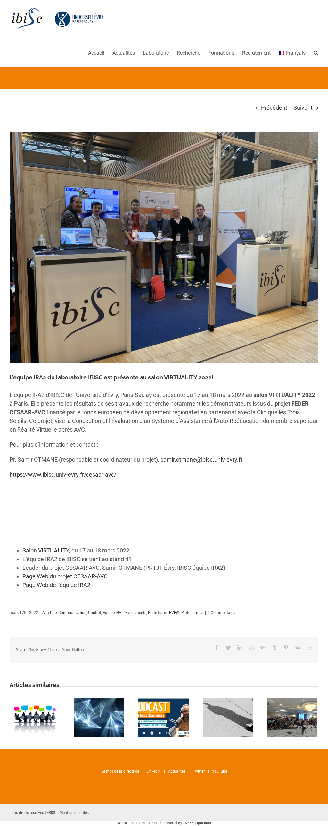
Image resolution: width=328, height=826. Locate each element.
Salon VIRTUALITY (45, 550)
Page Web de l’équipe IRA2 (56, 585)
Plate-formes (192, 612)
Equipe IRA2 (113, 612)
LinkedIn (153, 771)
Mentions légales (74, 812)
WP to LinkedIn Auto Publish (139, 823)
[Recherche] (316, 52)
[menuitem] (100, 52)
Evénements (135, 612)
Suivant (303, 107)
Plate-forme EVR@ (164, 612)
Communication (72, 612)
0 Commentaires (222, 612)
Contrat (94, 612)
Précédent (274, 107)
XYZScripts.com (198, 823)
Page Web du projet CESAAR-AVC (65, 576)
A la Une (49, 612)
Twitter (199, 771)
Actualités (176, 771)
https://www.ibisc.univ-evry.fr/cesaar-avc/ (63, 474)
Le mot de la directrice (120, 771)
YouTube (219, 771)
